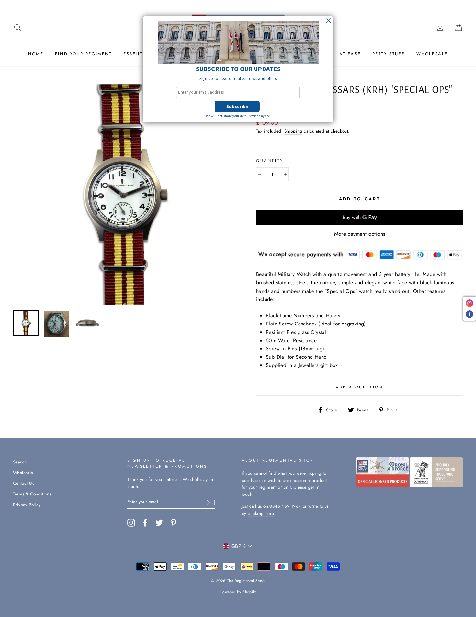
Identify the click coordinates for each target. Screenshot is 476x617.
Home (35, 54)
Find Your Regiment (83, 54)
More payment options (359, 234)
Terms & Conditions (32, 494)
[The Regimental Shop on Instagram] (131, 523)
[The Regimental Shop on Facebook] (145, 523)
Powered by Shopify (238, 592)
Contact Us (23, 483)
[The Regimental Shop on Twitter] (159, 523)
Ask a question (359, 387)
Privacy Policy (27, 504)
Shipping (293, 131)
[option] (123, 194)
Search (20, 462)
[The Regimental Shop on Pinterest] (173, 523)
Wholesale (432, 54)
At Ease (350, 54)
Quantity (270, 161)
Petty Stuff (388, 54)
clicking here (261, 513)
